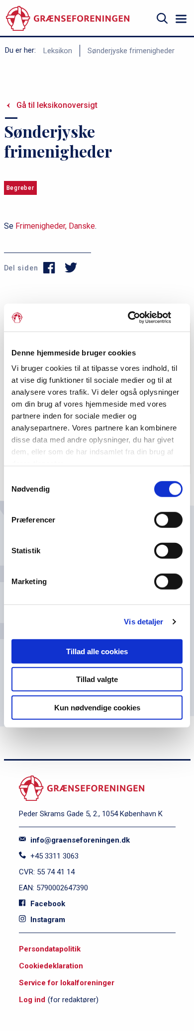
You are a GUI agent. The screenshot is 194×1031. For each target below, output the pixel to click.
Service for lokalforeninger (66, 982)
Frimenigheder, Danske (55, 226)
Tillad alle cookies (97, 651)
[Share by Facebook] (49, 268)
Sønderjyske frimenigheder (131, 50)
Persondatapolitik (50, 949)
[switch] (168, 519)
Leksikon (57, 50)
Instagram (46, 919)
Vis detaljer (143, 621)
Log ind (32, 999)
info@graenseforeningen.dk (79, 840)
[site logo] (67, 18)
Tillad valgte (97, 679)
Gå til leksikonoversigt (56, 105)
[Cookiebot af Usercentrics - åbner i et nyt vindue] (140, 317)
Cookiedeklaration (51, 965)
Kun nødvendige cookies (97, 707)
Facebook (46, 903)
